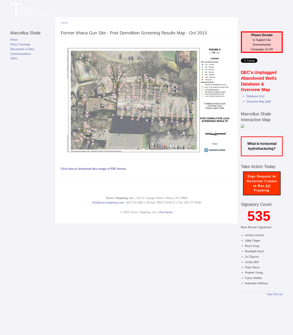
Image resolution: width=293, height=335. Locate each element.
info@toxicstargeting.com (108, 202)
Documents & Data (22, 49)
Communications (20, 53)
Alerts (14, 58)
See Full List (275, 294)
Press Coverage (20, 44)
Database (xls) (255, 96)
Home (14, 39)
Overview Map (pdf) (258, 101)
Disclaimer (166, 212)
